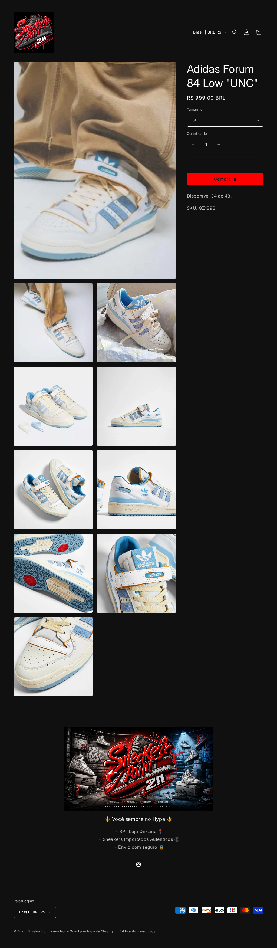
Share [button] (197, 224)
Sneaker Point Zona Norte (48, 931)
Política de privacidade (137, 931)
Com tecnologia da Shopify (92, 931)
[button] (235, 32)
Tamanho (195, 109)
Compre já (225, 179)
